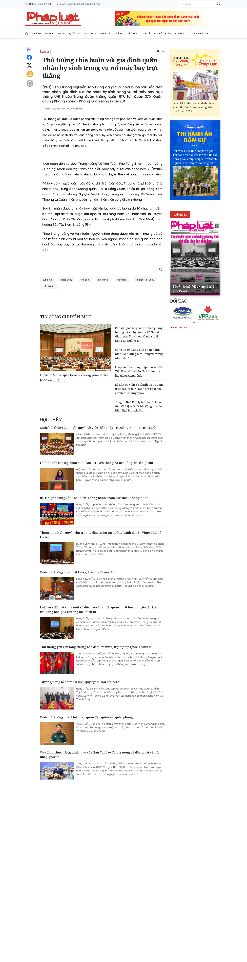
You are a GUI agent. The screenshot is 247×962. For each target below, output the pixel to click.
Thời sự (36, 33)
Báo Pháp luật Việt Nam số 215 (193, 286)
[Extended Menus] (213, 33)
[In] (30, 83)
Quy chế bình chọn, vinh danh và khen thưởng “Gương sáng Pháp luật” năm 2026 (194, 107)
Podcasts (90, 33)
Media (61, 33)
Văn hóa (133, 33)
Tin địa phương (199, 33)
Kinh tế (146, 33)
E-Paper (180, 214)
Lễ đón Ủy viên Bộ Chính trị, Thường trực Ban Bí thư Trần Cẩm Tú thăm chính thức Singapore (139, 389)
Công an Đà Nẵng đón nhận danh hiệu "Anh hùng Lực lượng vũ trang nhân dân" (139, 354)
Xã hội (120, 33)
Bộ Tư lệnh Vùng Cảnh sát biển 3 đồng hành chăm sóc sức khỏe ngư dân (94, 498)
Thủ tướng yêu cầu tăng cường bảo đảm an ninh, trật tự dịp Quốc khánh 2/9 (96, 647)
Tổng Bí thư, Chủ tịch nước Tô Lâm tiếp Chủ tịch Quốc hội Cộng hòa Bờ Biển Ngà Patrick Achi (138, 406)
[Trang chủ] (26, 33)
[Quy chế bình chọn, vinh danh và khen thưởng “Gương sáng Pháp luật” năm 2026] (195, 85)
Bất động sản (162, 33)
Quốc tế (74, 33)
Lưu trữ (45, 51)
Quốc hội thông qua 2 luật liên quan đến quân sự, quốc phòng (86, 717)
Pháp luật (106, 33)
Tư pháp (49, 33)
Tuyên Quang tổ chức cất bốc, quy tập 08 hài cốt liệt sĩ (80, 682)
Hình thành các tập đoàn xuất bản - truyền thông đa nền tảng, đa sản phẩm (96, 463)
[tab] (194, 322)
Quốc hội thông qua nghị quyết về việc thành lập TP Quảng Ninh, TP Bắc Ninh (98, 428)
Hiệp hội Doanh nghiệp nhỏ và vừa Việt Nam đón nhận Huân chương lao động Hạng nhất (138, 371)
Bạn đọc (180, 33)
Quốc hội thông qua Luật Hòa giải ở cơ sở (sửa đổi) (78, 572)
